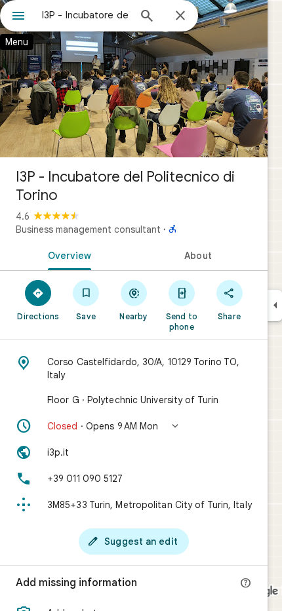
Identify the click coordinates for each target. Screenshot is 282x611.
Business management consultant (88, 229)
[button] (134, 426)
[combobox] (85, 15)
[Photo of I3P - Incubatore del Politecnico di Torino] (134, 78)
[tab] (67, 254)
